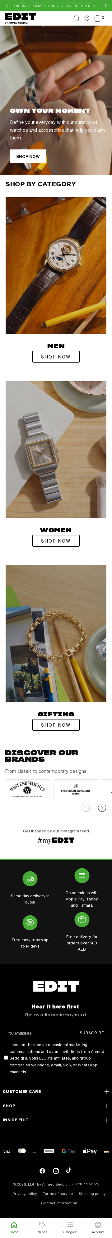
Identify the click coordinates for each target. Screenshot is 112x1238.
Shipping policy (92, 1194)
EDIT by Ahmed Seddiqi (48, 1184)
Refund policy (87, 1184)
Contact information (59, 1203)
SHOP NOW (56, 356)
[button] (76, 18)
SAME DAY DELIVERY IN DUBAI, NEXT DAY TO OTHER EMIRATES (56, 5)
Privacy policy (24, 1194)
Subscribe (92, 1033)
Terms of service (58, 1194)
